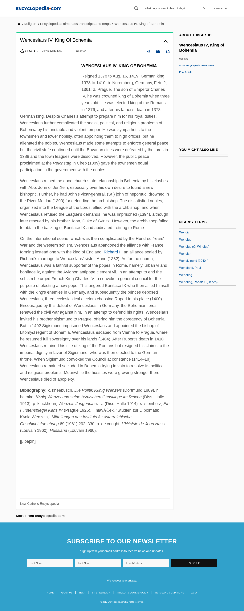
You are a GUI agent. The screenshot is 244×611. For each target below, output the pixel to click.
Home (50, 593)
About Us (66, 593)
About (196, 65)
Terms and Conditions (169, 593)
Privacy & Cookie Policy (132, 593)
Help (82, 593)
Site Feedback (101, 593)
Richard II (112, 252)
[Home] (38, 8)
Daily (194, 593)
